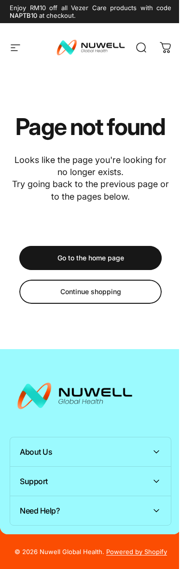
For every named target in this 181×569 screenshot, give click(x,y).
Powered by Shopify (132, 551)
